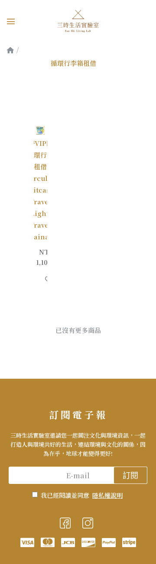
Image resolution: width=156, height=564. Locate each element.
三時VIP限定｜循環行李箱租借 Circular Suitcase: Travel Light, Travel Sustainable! (41, 190)
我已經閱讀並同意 (82, 495)
